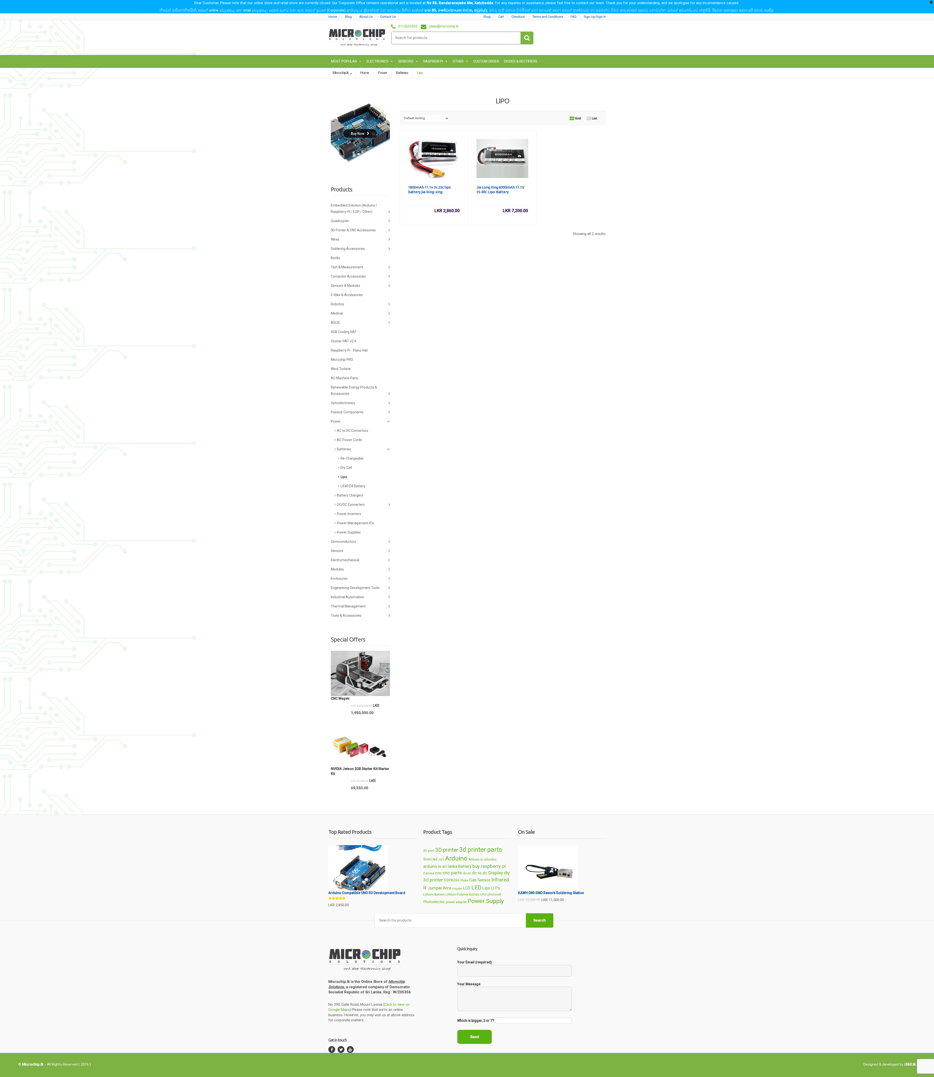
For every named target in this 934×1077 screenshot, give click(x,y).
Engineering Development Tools (355, 588)
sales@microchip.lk (443, 26)
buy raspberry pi (489, 866)
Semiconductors (343, 541)
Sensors (405, 61)
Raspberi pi (433, 61)
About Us (366, 16)
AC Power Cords (349, 440)
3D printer (446, 850)
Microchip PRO (342, 360)
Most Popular (344, 61)
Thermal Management (348, 606)
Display (495, 873)
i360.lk (910, 1064)
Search (539, 920)
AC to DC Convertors (352, 431)
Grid (577, 118)
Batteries (402, 73)
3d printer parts (480, 849)
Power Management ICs (355, 523)
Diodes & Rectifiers (520, 61)
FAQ (573, 16)
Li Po (495, 888)
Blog (348, 16)
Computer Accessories (348, 276)
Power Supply (486, 901)
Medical (337, 313)
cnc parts (452, 873)
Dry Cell (346, 468)
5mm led (430, 859)
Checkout (518, 16)
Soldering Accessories (348, 249)
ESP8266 (452, 880)
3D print (428, 850)
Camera (428, 873)
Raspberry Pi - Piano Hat (349, 350)
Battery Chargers (350, 495)
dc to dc (479, 872)
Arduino (456, 858)
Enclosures (339, 578)
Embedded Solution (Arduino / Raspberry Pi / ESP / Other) (354, 208)
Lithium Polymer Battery (462, 894)
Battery (464, 866)
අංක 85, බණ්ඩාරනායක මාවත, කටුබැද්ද (455, 10)
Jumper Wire (439, 888)
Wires (335, 239)
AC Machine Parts (344, 378)
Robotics (337, 304)
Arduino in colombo (482, 859)
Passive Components (347, 412)
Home (332, 16)
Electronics (377, 61)
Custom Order (486, 61)
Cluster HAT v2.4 (343, 341)
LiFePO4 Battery (353, 486)
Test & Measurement (347, 267)
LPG (483, 894)
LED (476, 887)
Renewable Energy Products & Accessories (354, 390)
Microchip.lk (341, 73)
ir (425, 887)
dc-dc (467, 873)
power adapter (456, 902)
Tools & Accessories (346, 615)
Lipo (344, 477)
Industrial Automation (347, 597)
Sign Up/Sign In (595, 16)
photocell (494, 894)
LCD (466, 888)
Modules (337, 569)
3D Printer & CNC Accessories (353, 230)
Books (335, 258)
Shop (487, 16)
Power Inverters (349, 514)
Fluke (464, 880)
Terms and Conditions (547, 16)
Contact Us (388, 16)
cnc (438, 872)
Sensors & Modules (345, 286)
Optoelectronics (343, 403)
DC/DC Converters (351, 505)
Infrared (500, 880)
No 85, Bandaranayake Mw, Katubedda (460, 3)
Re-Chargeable (352, 458)
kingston (457, 888)
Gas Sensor (479, 880)
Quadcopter (340, 221)
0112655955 (408, 26)
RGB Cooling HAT (344, 332)
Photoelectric (434, 902)
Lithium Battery (434, 894)
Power (382, 73)
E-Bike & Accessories (347, 295)
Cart (501, 16)
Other (458, 61)
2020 (441, 859)
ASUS (335, 323)
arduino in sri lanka (440, 866)
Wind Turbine (341, 369)
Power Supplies (349, 532)
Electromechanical (345, 560)
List (594, 118)
